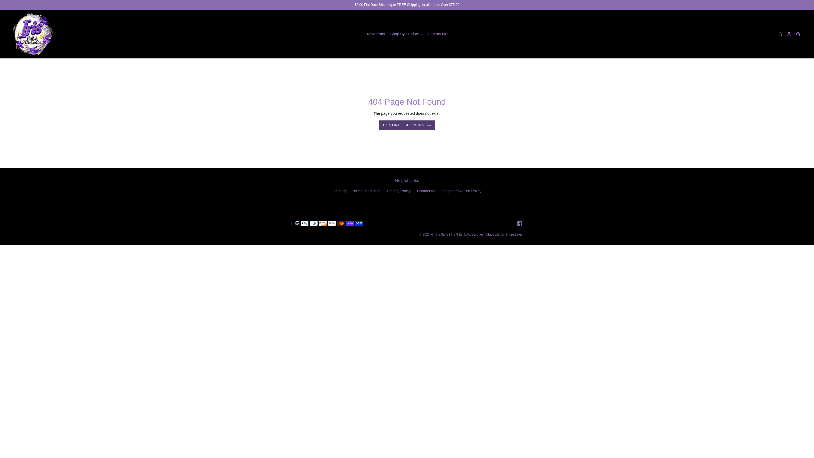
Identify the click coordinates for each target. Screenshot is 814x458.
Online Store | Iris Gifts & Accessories (457, 234)
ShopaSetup (514, 234)
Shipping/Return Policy (462, 191)
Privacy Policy (399, 191)
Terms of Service (366, 191)
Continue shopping (404, 125)
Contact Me (426, 191)
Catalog (339, 191)
